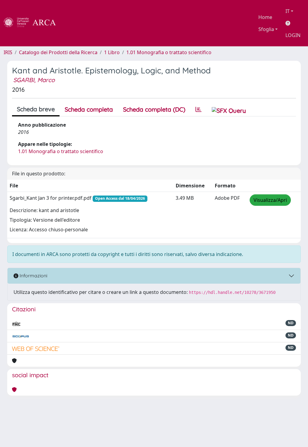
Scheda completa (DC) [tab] (154, 109)
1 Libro (112, 52)
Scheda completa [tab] (89, 109)
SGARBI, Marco (34, 80)
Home (265, 17)
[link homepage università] (72, 23)
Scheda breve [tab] (36, 109)
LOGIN (292, 35)
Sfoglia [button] (266, 29)
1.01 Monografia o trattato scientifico (168, 52)
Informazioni (32, 276)
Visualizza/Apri (270, 200)
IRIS (8, 52)
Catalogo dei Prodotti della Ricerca (58, 52)
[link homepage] (33, 23)
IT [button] (287, 11)
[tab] (198, 109)
